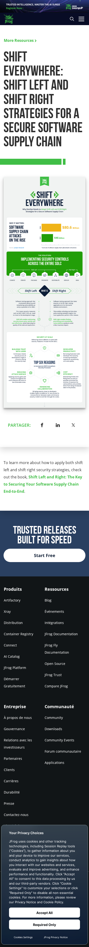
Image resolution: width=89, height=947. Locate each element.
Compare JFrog (56, 686)
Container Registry (18, 634)
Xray (7, 611)
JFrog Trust (53, 675)
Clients (9, 769)
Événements (54, 611)
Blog (48, 600)
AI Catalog (12, 656)
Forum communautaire (63, 751)
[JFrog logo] (11, 19)
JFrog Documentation (61, 634)
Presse (9, 803)
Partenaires (13, 758)
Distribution (13, 622)
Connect (10, 645)
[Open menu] (81, 19)
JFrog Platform (15, 667)
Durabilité (12, 792)
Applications (54, 762)
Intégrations (54, 622)
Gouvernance (14, 728)
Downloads (53, 728)
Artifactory (12, 600)
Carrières (11, 780)
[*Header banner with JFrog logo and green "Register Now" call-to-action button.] (44, 6)
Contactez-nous (16, 814)
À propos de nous (18, 717)
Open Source (55, 663)
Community (54, 717)
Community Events (59, 740)
